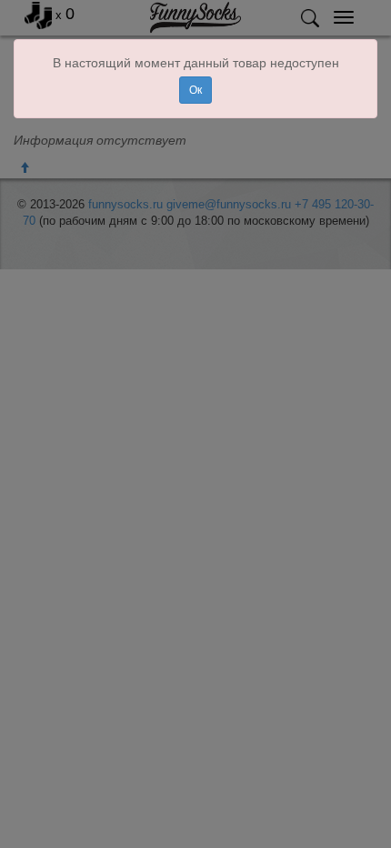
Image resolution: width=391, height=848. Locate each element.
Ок (195, 90)
